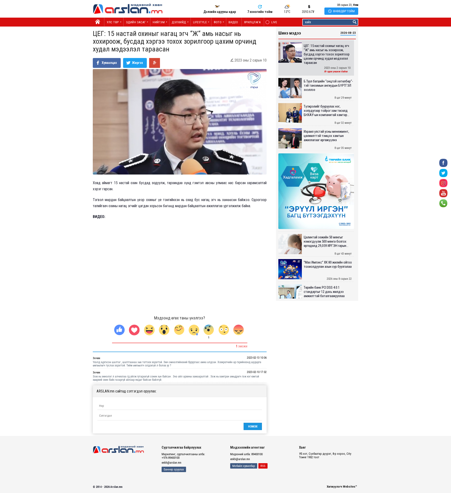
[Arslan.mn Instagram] (443, 182)
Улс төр (113, 22)
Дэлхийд (179, 22)
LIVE (271, 22)
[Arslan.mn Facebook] (443, 162)
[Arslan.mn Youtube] (443, 192)
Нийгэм (159, 22)
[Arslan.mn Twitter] (443, 172)
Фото (218, 22)
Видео (233, 22)
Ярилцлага (252, 22)
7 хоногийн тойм (259, 12)
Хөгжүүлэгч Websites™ (342, 486)
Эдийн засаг (136, 22)
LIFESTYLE (200, 22)
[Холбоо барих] (443, 203)
